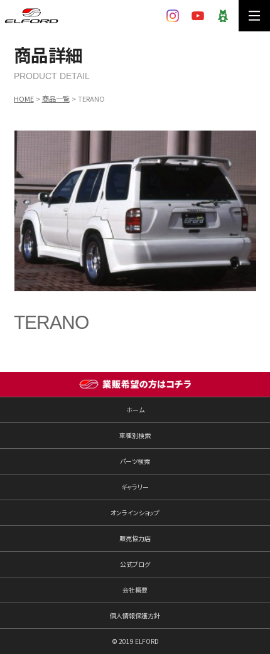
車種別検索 (135, 435)
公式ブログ (135, 564)
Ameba (222, 15)
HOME (24, 99)
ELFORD (31, 15)
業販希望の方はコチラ (135, 384)
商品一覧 (56, 99)
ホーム (135, 409)
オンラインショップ (135, 512)
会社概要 (135, 589)
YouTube (197, 15)
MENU (254, 15)
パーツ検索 (135, 461)
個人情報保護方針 (135, 615)
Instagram (172, 15)
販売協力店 (135, 538)
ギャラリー (135, 486)
